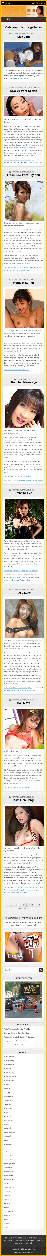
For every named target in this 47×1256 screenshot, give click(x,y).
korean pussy (8, 1144)
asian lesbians (9, 1057)
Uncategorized (9, 1211)
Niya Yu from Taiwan (23, 90)
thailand (6, 1207)
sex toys (7, 1183)
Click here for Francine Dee (19, 580)
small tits (7, 1191)
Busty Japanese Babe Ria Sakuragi (16, 1041)
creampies (7, 1104)
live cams (7, 1148)
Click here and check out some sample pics (19, 160)
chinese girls (8, 1100)
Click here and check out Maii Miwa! (17, 787)
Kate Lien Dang (23, 800)
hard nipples (8, 1128)
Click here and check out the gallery (16, 267)
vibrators (7, 1223)
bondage (7, 1088)
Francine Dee (23, 493)
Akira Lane (24, 592)
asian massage (9, 1061)
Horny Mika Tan (23, 282)
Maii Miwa (23, 703)
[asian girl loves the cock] (23, 115)
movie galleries (9, 1160)
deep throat (8, 1108)
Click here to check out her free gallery (17, 476)
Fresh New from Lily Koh (23, 175)
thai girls (7, 1203)
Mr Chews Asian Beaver (33, 162)
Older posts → (23, 909)
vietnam (6, 1227)
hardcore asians (16, 88)
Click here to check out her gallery (16, 887)
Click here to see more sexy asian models (27, 480)
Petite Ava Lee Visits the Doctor (15, 1045)
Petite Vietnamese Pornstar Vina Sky (17, 1029)
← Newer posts (12, 905)
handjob (6, 1124)
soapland (7, 1195)
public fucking (8, 1172)
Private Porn (8, 1168)
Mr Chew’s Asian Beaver (27, 148)
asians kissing (9, 1072)
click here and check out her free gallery (18, 688)
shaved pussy (9, 1187)
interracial (7, 1136)
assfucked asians (10, 1076)
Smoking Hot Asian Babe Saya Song (17, 1033)
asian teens (8, 1068)
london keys (8, 1152)
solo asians (32, 33)
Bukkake (7, 1092)
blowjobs (7, 1084)
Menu (7, 3)
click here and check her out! (19, 78)
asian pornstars (9, 1065)
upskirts (6, 1219)
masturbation (8, 1156)
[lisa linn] (23, 66)
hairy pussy (8, 1120)
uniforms (7, 1215)
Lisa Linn (23, 36)
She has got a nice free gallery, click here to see (21, 571)
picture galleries (18, 33)
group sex (7, 1116)
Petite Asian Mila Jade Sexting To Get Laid (19, 1037)
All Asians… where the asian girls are (21, 690)
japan (6, 1140)
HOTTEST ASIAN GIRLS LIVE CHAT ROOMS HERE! (24, 1238)
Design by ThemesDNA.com (23, 1252)
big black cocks (9, 1080)
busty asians (8, 1096)
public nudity (8, 1176)
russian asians (9, 1180)
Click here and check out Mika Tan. (16, 370)
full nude (7, 1112)
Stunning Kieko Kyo (23, 382)
